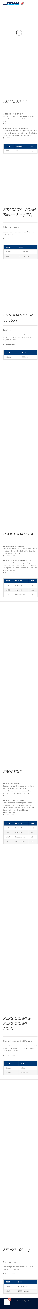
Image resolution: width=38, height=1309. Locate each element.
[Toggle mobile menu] (34, 3)
